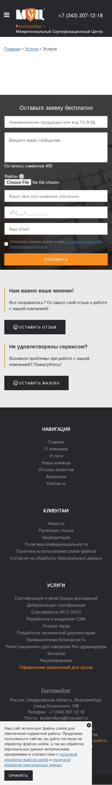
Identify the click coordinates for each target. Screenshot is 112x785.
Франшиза (56, 476)
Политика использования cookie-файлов (56, 551)
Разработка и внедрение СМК (56, 619)
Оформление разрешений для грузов (56, 667)
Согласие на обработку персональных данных (56, 558)
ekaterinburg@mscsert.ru (63, 718)
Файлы (13, 176)
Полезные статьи (56, 530)
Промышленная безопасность (56, 639)
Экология (56, 653)
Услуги (31, 49)
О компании (56, 449)
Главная (12, 49)
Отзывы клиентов (56, 469)
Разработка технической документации (56, 632)
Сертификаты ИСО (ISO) (56, 612)
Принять (18, 775)
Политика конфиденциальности (56, 544)
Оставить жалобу (39, 383)
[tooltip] (21, 176)
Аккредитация (56, 537)
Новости (56, 523)
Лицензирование (56, 660)
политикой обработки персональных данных (37, 762)
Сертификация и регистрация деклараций (56, 598)
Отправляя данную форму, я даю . (56, 244)
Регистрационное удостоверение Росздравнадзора (56, 646)
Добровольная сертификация (56, 605)
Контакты (56, 483)
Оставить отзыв (37, 327)
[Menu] (6, 15)
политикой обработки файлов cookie (40, 756)
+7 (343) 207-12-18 (80, 15)
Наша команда (56, 462)
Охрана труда (56, 625)
